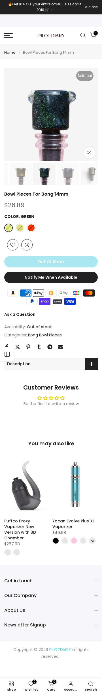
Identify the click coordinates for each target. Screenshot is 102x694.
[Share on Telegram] (49, 346)
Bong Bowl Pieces (45, 335)
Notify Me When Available (51, 277)
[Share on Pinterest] (28, 346)
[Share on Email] (60, 346)
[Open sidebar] (7, 354)
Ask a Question (19, 314)
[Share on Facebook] (6, 346)
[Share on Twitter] (17, 346)
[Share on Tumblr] (39, 346)
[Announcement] (44, 7)
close (93, 7)
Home (10, 52)
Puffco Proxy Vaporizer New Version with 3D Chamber (20, 529)
